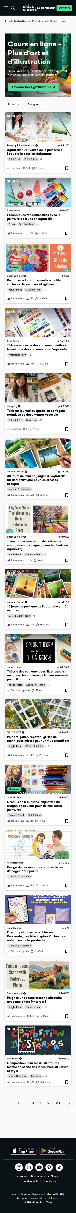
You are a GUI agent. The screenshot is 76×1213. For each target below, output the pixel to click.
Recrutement (39, 1176)
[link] (38, 142)
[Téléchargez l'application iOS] (23, 1151)
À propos (21, 1176)
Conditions (49, 1181)
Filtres (11, 104)
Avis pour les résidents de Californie (38, 1198)
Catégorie (33, 104)
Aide (53, 1176)
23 (58, 1103)
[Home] (30, 7)
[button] (6, 7)
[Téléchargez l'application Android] (53, 1151)
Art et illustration (16, 21)
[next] (68, 1103)
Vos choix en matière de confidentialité (35, 1194)
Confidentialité (29, 1181)
